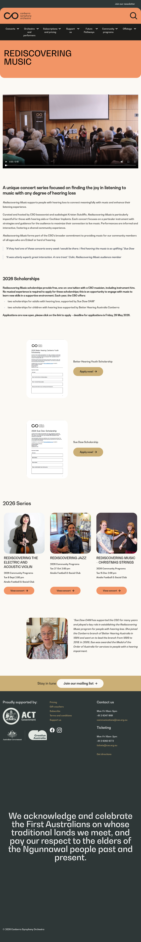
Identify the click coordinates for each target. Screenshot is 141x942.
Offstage (127, 28)
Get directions (104, 754)
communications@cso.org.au (112, 720)
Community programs (108, 30)
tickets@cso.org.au (107, 745)
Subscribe (55, 711)
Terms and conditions (61, 715)
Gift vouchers (57, 706)
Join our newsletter (125, 3)
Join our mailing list (78, 683)
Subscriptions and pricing (50, 30)
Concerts (10, 28)
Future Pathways (89, 30)
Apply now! (86, 371)
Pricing (53, 702)
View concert (17, 590)
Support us (70, 30)
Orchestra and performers (29, 32)
